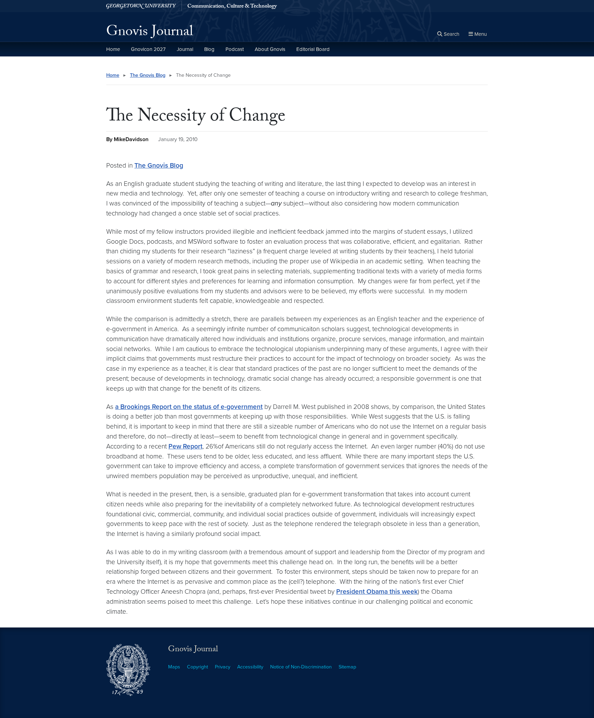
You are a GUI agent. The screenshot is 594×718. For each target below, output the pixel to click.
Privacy (222, 667)
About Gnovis (270, 49)
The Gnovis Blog (147, 75)
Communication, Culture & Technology (232, 7)
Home (113, 49)
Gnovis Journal (149, 33)
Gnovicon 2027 (148, 49)
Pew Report (185, 446)
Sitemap (347, 667)
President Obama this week (377, 591)
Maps (174, 667)
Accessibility (250, 667)
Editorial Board (313, 49)
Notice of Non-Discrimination (301, 667)
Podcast (235, 49)
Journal (185, 49)
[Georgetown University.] (141, 6)
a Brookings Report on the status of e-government (189, 407)
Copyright (197, 667)
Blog (209, 49)
